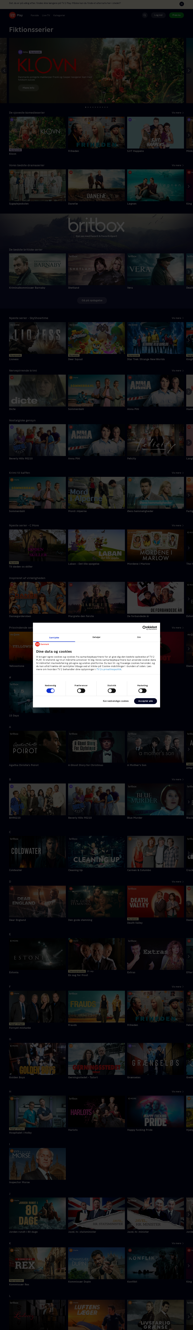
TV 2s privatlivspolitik (109, 669)
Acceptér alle (145, 701)
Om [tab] (139, 637)
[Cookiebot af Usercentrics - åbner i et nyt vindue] (144, 628)
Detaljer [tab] (97, 637)
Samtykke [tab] (54, 637)
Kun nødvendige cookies (116, 701)
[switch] (81, 690)
